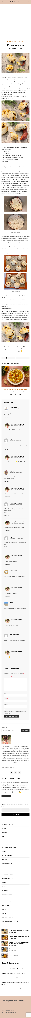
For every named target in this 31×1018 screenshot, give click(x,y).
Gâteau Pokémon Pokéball (13, 977)
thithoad (12, 471)
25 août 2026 (12, 956)
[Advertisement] (15, 22)
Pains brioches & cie (11, 41)
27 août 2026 (12, 945)
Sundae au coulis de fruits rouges (19, 930)
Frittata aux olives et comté (14, 988)
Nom (5, 693)
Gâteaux (4, 859)
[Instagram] (15, 772)
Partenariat (5, 882)
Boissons (4, 832)
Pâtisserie (5, 890)
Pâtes (3, 886)
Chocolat (5, 843)
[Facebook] (11, 772)
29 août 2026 (12, 932)
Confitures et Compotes (9, 847)
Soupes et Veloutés (7, 917)
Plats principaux (13, 389)
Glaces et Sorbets (7, 867)
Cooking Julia (13, 570)
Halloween (5, 871)
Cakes (3, 840)
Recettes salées (21, 41)
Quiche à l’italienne (14, 955)
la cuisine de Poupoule (16, 503)
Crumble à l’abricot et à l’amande (15, 968)
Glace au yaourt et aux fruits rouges (16, 973)
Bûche (3, 836)
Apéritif (6, 389)
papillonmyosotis (14, 634)
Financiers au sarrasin (15, 949)
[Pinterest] (19, 772)
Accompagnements (7, 824)
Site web (6, 704)
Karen (20, 48)
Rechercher (5, 727)
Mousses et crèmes (7, 874)
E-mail (6, 698)
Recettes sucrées (7, 901)
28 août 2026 (18, 394)
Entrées (4, 851)
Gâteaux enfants (7, 863)
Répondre (6, 417)
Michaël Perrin (12, 1012)
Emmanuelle (13, 407)
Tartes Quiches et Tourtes (10, 921)
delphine (12, 537)
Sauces (4, 913)
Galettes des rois (7, 855)
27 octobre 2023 (13, 48)
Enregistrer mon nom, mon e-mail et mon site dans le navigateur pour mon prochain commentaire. (15, 711)
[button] (12, 396)
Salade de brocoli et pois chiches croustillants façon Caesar (19, 942)
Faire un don (6, 795)
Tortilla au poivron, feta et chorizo (15, 392)
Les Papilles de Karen (15, 1)
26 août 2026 (12, 950)
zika (11, 439)
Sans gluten (5, 905)
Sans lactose (6, 909)
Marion (11, 602)
